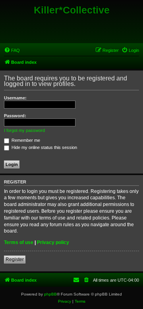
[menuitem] (12, 50)
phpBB (50, 294)
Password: (15, 115)
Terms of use (18, 242)
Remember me (25, 140)
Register (15, 259)
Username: (15, 97)
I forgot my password (24, 130)
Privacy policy (53, 242)
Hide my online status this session (43, 147)
